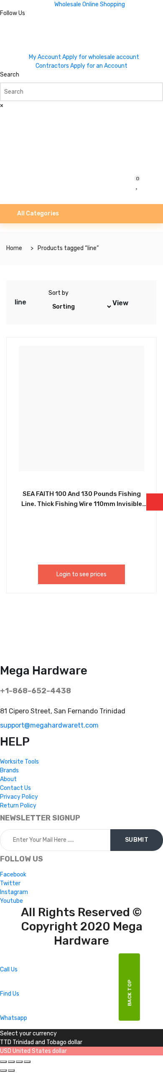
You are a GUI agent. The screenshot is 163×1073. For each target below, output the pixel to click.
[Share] (11, 1061)
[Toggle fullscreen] (19, 1061)
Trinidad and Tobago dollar (47, 1042)
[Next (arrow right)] (11, 1070)
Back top (129, 992)
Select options (62, 492)
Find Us (9, 993)
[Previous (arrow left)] (3, 1070)
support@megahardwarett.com (49, 725)
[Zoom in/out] (27, 1061)
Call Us (9, 969)
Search (9, 74)
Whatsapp (13, 1018)
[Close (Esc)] (3, 1061)
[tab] (135, 302)
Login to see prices (81, 574)
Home (14, 248)
